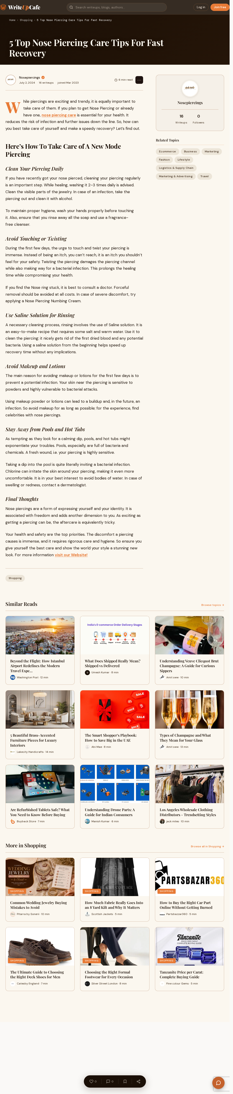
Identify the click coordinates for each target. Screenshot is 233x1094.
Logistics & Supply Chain (176, 168)
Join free (220, 7)
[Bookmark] (125, 1081)
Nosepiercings (29, 77)
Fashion (164, 159)
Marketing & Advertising (175, 176)
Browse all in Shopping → (207, 846)
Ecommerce (167, 151)
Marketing (212, 151)
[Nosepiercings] (10, 80)
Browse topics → (212, 605)
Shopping (26, 20)
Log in (201, 7)
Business (190, 151)
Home (12, 20)
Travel (204, 176)
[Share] (138, 1081)
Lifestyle (184, 159)
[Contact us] (218, 1083)
